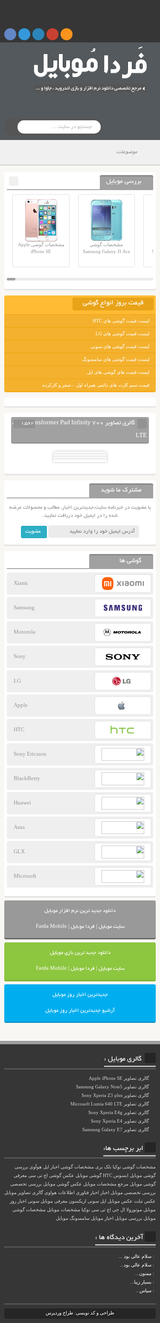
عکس (150, 1201)
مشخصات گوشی (77, 1167)
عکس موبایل (120, 1201)
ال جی (118, 1209)
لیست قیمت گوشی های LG (122, 333)
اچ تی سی (101, 1209)
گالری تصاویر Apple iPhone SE (119, 1078)
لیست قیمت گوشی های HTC (121, 320)
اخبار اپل (51, 1167)
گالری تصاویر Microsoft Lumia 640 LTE (110, 1103)
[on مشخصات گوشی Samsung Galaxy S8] (155, 1264)
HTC (107, 1175)
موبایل (62, 1218)
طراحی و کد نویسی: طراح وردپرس (80, 1312)
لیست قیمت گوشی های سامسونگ (115, 359)
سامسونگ (80, 1218)
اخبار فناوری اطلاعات (78, 1192)
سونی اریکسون (84, 1201)
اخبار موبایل (102, 1218)
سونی (33, 1201)
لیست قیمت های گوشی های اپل (118, 372)
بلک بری (103, 1167)
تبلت (138, 1201)
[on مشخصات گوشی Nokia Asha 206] (155, 1256)
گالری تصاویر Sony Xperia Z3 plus (115, 1095)
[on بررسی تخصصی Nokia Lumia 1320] (155, 1281)
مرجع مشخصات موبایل (105, 1184)
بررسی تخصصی (26, 1184)
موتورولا (134, 1209)
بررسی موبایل (128, 1218)
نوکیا (85, 1209)
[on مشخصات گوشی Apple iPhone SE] (155, 1290)
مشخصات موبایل (63, 1209)
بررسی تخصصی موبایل (133, 1192)
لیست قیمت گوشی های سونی (119, 346)
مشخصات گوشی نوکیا (134, 1167)
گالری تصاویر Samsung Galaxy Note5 (113, 1086)
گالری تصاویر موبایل (23, 1192)
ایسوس (120, 1175)
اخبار (104, 1192)
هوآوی (35, 1167)
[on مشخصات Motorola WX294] (155, 1273)
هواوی (50, 1192)
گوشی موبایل (89, 1175)
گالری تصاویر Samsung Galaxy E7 (116, 1129)
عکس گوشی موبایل (62, 1184)
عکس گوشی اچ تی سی (51, 1175)
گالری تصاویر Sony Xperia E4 (120, 1120)
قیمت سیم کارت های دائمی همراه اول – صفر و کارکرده (95, 384)
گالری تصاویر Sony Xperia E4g (119, 1112)
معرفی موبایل (54, 1201)
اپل (103, 1201)
